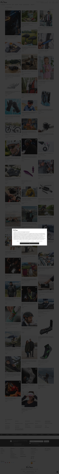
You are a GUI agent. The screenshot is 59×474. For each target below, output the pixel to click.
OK (29, 243)
